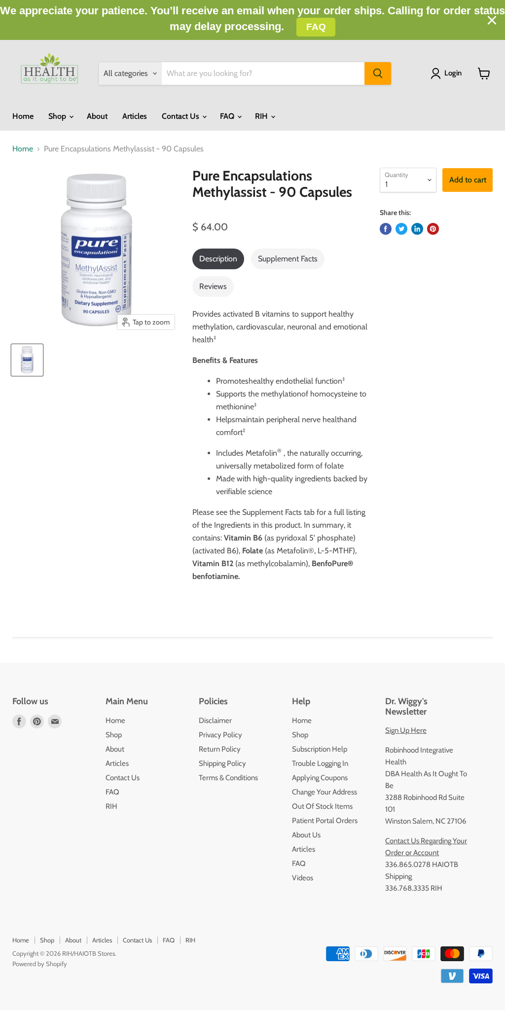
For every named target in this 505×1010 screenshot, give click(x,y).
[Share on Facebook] (386, 229)
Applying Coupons (320, 777)
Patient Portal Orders (325, 820)
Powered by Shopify (39, 964)
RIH (262, 116)
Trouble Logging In (320, 763)
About (97, 116)
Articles (134, 116)
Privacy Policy (220, 734)
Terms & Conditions (228, 777)
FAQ (228, 116)
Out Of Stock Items (322, 806)
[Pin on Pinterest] (433, 229)
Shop (58, 116)
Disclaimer (215, 720)
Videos (302, 877)
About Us (306, 834)
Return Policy (220, 749)
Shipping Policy (222, 763)
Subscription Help (319, 749)
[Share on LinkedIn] (417, 229)
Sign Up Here (406, 730)
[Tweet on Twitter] (401, 229)
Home (23, 116)
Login (453, 73)
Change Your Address (324, 792)
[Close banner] (492, 20)
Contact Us (181, 116)
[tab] (218, 259)
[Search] (377, 73)
